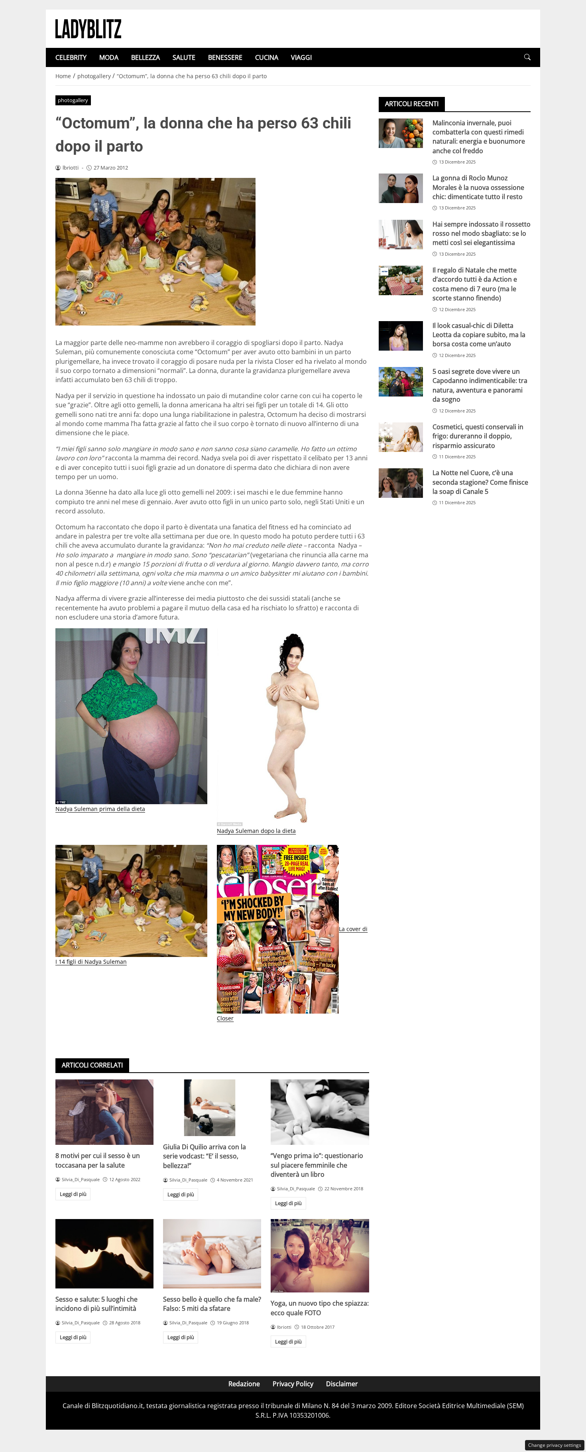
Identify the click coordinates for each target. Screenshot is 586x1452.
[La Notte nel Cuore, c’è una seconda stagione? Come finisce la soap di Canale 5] (401, 483)
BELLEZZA (145, 57)
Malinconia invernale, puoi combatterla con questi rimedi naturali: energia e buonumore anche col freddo (479, 136)
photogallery (73, 100)
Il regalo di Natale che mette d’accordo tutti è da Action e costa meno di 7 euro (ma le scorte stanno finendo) (475, 283)
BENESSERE (225, 57)
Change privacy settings (554, 1445)
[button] (527, 57)
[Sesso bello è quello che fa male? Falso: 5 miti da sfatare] (212, 1253)
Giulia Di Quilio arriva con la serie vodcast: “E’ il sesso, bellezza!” (204, 1156)
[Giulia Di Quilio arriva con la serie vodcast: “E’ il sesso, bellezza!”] (212, 1107)
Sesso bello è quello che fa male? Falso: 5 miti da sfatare (212, 1304)
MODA (108, 57)
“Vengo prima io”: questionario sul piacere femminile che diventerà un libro (317, 1165)
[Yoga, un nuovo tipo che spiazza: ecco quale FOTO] (320, 1255)
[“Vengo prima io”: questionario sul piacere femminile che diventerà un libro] (320, 1112)
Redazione (244, 1383)
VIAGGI (301, 57)
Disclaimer (342, 1383)
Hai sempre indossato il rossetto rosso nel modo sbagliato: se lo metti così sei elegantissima (482, 233)
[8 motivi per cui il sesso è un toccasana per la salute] (104, 1112)
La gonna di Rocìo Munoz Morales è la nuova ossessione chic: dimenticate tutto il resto (478, 187)
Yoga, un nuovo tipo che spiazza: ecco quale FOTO (320, 1308)
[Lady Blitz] (88, 28)
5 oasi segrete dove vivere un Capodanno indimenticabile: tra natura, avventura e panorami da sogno (480, 385)
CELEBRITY (71, 57)
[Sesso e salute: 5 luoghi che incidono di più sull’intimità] (104, 1253)
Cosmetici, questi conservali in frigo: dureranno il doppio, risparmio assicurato (478, 436)
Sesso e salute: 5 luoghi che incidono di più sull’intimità (96, 1304)
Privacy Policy (293, 1383)
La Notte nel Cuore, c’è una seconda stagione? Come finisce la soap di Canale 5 (480, 482)
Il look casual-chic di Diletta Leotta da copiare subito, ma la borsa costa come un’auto (479, 334)
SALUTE (184, 57)
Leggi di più (73, 1194)
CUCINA (266, 57)
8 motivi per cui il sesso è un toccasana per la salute (97, 1160)
